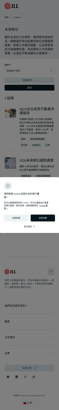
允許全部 (43, 218)
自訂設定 (29, 226)
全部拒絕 (16, 218)
